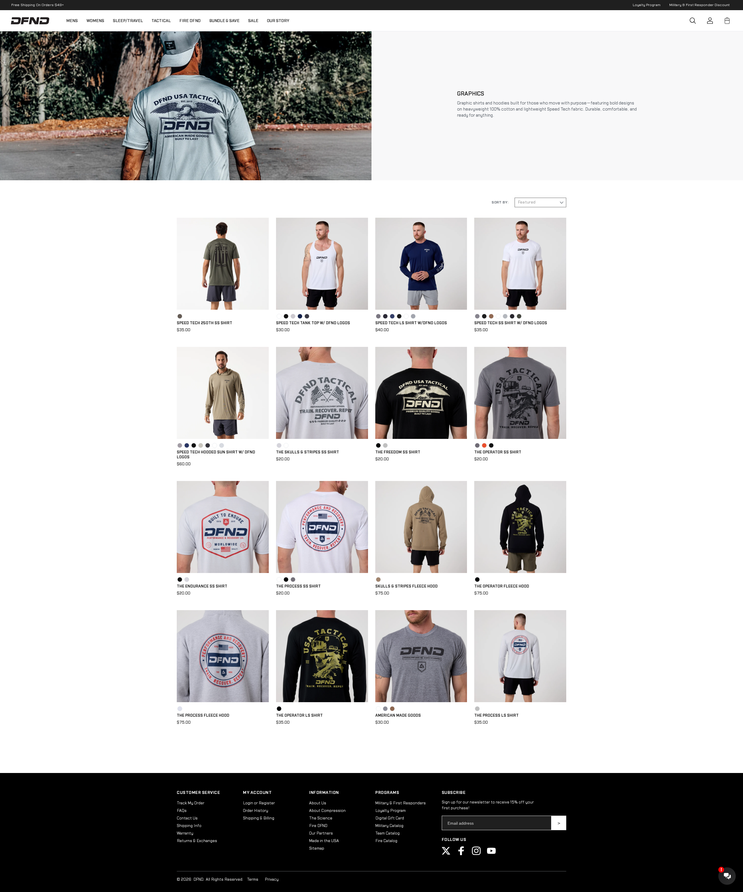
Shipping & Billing (258, 818)
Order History (255, 810)
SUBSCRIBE (558, 823)
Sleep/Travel (128, 21)
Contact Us (187, 818)
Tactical (161, 21)
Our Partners (321, 833)
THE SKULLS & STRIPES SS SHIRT (307, 452)
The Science (320, 818)
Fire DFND (190, 21)
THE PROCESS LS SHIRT (496, 715)
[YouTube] (491, 854)
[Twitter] (446, 854)
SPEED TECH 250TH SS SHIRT (204, 323)
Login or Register (259, 803)
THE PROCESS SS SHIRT (298, 586)
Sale (253, 21)
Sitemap (316, 848)
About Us (317, 803)
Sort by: (500, 202)
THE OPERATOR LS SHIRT (299, 715)
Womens (95, 21)
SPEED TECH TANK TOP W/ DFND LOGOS (313, 323)
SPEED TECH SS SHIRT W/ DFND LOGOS (510, 323)
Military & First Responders (400, 803)
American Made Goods (398, 715)
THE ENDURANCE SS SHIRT (202, 586)
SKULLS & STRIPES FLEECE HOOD (406, 586)
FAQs (182, 810)
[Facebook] (461, 854)
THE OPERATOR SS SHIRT (497, 452)
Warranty (185, 833)
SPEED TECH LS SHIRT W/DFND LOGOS (411, 323)
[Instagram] (476, 854)
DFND (198, 879)
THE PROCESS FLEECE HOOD (203, 715)
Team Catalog (387, 833)
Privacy (272, 879)
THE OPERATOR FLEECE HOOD (501, 586)
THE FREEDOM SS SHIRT (397, 452)
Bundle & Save (224, 21)
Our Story (278, 21)
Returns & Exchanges (197, 841)
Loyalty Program (647, 5)
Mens (72, 21)
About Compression (327, 810)
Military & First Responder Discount (699, 5)
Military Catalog (389, 826)
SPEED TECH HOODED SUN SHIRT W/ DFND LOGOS (216, 454)
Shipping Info (189, 826)
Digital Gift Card (389, 818)
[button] (693, 20)
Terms (252, 879)
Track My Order (190, 803)
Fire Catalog (386, 841)
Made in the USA (324, 841)
